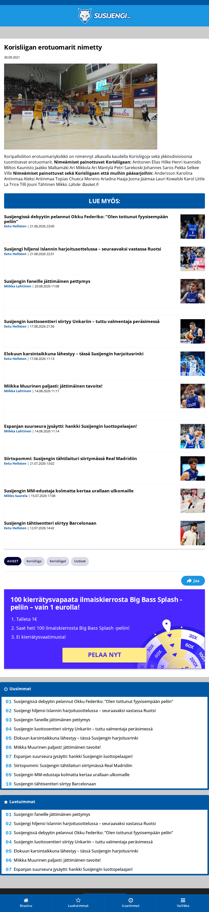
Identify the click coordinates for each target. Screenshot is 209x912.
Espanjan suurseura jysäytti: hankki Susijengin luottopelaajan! (70, 426)
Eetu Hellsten (15, 226)
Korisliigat (58, 561)
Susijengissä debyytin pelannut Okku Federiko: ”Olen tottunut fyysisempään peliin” (86, 219)
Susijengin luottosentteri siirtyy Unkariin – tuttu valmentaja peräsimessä (82, 321)
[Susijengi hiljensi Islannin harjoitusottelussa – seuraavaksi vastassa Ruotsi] (192, 259)
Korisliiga (34, 561)
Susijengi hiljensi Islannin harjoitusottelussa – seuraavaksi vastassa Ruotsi (82, 249)
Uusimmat (20, 689)
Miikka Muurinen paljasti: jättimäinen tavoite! (53, 386)
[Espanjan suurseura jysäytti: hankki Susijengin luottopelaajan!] (192, 436)
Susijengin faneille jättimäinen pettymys (47, 281)
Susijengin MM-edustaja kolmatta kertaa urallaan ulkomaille (69, 491)
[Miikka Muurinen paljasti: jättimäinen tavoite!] (192, 396)
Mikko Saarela (16, 495)
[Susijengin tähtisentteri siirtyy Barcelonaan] (192, 533)
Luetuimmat (22, 801)
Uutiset (80, 561)
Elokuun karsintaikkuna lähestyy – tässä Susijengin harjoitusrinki (73, 354)
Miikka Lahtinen (17, 286)
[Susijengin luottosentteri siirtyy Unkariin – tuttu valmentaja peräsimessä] (192, 331)
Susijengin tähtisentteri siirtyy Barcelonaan (50, 523)
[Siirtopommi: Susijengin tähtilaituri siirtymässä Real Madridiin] (192, 468)
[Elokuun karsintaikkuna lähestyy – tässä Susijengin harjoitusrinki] (192, 363)
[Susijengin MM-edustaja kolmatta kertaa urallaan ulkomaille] (192, 501)
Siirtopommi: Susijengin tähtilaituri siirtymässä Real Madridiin (70, 458)
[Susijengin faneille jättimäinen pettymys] (192, 291)
